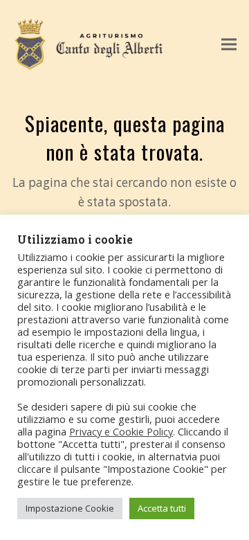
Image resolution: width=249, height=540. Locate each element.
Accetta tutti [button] (162, 508)
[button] (229, 45)
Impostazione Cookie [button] (70, 508)
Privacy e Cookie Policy (121, 431)
